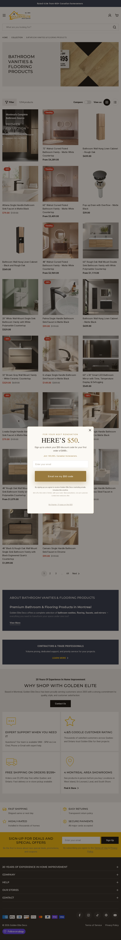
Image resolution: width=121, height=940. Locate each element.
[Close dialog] (90, 430)
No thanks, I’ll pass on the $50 (61, 504)
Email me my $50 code (60, 476)
